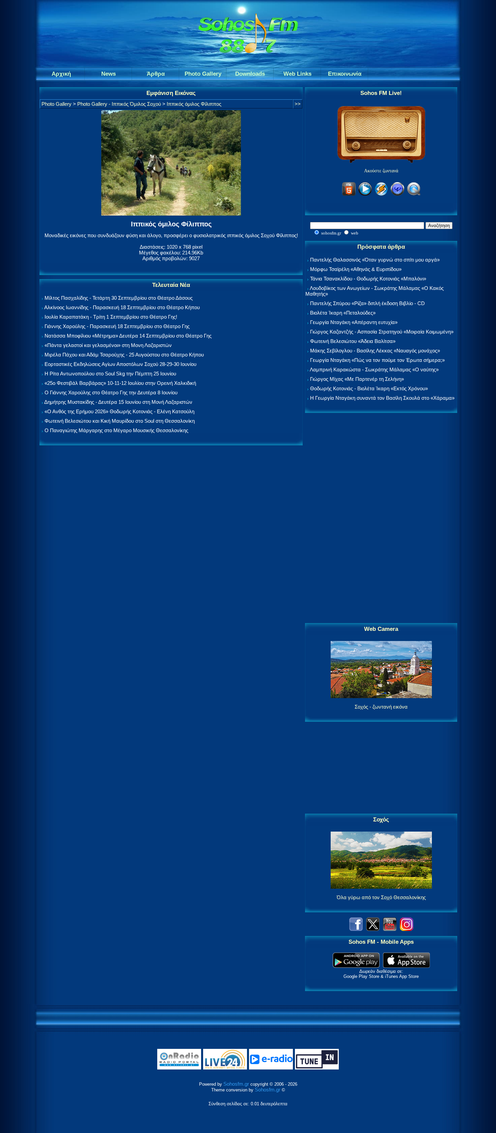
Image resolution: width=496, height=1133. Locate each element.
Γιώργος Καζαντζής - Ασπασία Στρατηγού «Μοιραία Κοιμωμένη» (381, 332)
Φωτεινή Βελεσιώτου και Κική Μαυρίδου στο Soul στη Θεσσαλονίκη (120, 421)
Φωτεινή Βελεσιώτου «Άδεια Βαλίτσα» (352, 341)
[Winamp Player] (381, 194)
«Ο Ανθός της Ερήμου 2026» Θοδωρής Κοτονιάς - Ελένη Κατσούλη (119, 411)
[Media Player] (365, 194)
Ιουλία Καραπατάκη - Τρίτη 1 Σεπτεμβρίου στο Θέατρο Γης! (111, 317)
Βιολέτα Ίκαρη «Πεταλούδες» (343, 313)
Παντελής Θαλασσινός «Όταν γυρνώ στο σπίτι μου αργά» (375, 260)
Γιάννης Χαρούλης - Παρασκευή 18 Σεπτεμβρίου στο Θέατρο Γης (117, 326)
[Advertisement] (381, 518)
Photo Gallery (57, 104)
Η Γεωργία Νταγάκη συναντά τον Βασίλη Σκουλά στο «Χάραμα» (382, 398)
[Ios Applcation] (406, 966)
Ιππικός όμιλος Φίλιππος (194, 104)
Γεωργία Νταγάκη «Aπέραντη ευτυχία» (353, 322)
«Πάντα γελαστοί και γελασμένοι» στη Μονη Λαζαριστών (108, 345)
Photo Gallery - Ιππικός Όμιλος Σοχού (119, 104)
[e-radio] (271, 1068)
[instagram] (406, 929)
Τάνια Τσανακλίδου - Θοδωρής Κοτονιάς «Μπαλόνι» (368, 278)
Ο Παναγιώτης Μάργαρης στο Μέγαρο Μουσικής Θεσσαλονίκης (116, 430)
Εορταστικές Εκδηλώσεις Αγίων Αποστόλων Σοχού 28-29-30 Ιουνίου (120, 364)
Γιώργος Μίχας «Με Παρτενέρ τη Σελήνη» (357, 379)
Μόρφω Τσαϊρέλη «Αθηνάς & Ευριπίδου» (356, 269)
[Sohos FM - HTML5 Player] (348, 194)
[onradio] (179, 1068)
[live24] (225, 1068)
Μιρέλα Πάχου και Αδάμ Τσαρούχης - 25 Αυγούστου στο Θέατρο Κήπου (124, 355)
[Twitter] (373, 929)
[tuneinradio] (317, 1068)
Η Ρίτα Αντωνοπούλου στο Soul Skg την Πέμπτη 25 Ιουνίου (110, 373)
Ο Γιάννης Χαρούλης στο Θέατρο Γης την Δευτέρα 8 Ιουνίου (111, 392)
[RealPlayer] (397, 194)
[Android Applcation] (356, 966)
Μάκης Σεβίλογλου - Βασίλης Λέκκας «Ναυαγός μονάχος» (375, 350)
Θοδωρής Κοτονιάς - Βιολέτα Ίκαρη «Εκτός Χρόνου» (369, 388)
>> (298, 104)
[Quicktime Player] (413, 194)
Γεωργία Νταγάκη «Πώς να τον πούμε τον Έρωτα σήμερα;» (377, 360)
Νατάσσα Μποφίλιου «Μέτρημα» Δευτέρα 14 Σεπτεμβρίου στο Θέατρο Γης (128, 336)
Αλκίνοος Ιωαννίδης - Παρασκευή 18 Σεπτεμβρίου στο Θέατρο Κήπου (122, 307)
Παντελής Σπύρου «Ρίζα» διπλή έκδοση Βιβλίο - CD (367, 303)
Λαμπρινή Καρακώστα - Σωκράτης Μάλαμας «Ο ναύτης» (374, 369)
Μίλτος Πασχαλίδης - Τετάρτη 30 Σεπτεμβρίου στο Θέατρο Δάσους (119, 298)
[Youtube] (389, 929)
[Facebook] (356, 929)
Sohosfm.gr (236, 1084)
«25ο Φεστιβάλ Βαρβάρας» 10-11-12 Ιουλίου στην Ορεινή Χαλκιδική (120, 383)
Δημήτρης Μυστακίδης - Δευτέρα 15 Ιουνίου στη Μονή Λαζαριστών (118, 402)
